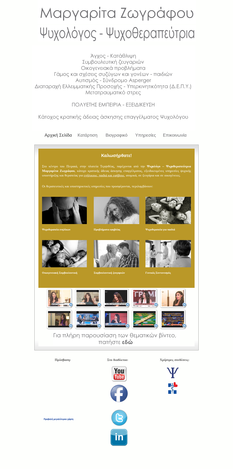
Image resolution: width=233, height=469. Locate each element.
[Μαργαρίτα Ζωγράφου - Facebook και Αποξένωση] (116, 319)
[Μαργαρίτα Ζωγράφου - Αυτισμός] (116, 298)
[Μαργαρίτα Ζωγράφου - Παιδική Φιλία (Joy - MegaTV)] (88, 298)
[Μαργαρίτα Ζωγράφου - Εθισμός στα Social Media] (88, 319)
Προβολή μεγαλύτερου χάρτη (58, 419)
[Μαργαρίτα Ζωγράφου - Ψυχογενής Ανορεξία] (145, 298)
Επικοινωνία (175, 135)
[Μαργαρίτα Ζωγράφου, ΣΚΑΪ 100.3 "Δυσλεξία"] (145, 319)
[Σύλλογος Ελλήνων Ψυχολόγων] (172, 378)
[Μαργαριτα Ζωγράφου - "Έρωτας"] (173, 298)
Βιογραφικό (116, 135)
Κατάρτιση (87, 135)
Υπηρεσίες (145, 135)
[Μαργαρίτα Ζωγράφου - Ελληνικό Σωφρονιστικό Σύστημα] (59, 319)
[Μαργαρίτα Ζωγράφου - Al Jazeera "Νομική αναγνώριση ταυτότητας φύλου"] (59, 298)
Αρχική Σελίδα (58, 135)
